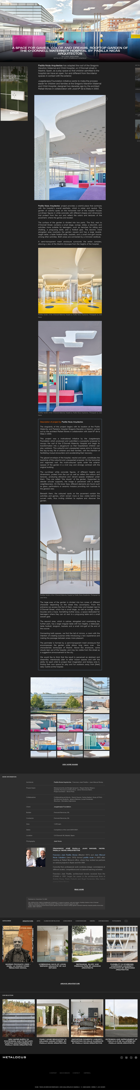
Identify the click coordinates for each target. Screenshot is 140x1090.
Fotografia (116, 921)
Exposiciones (104, 921)
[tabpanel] (70, 955)
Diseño (92, 921)
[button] (5, 955)
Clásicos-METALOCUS (52, 921)
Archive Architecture (70, 983)
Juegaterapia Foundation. (62, 807)
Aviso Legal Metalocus (66, 1087)
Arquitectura (28, 921)
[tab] (28, 921)
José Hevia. (58, 841)
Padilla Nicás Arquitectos (50, 66)
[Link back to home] (14, 1057)
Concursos (67, 921)
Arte (38, 921)
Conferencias (81, 921)
